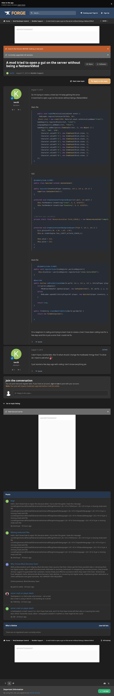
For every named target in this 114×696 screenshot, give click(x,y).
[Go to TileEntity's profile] (7, 593)
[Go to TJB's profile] (7, 608)
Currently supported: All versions (20, 55)
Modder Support (37, 73)
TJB (14, 617)
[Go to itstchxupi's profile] (7, 501)
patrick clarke (18, 587)
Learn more (4, 4)
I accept (106, 691)
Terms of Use (35, 693)
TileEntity (16, 602)
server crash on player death (22, 593)
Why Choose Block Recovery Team (24, 564)
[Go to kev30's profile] (7, 73)
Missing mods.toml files (20, 532)
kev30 (12, 73)
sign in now (55, 384)
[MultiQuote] (32, 342)
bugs (13, 501)
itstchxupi (16, 526)
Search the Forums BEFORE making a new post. (25, 49)
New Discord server (15, 412)
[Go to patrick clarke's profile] (7, 564)
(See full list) (103, 626)
